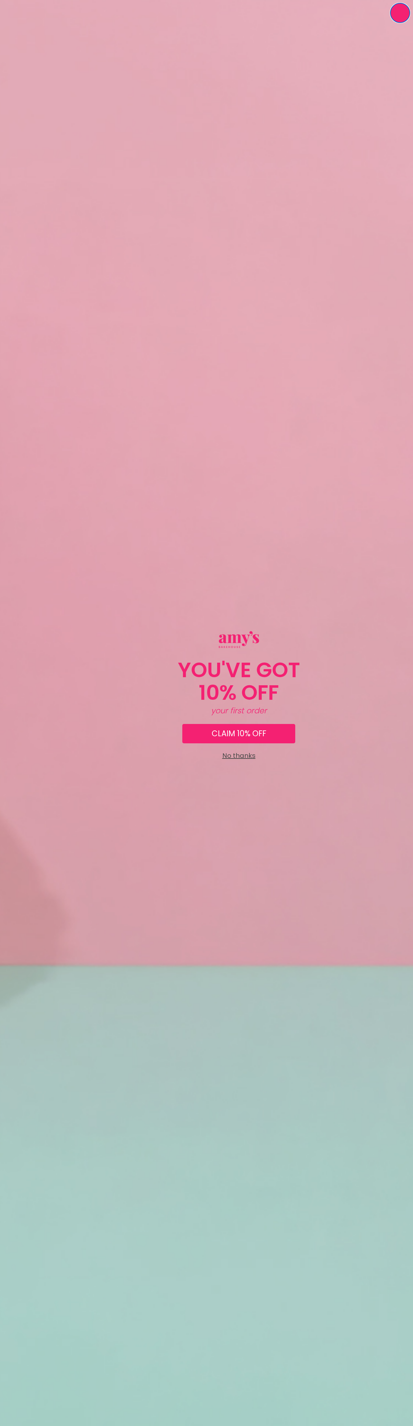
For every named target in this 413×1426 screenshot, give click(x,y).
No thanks (239, 755)
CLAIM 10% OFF (239, 733)
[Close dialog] (400, 13)
